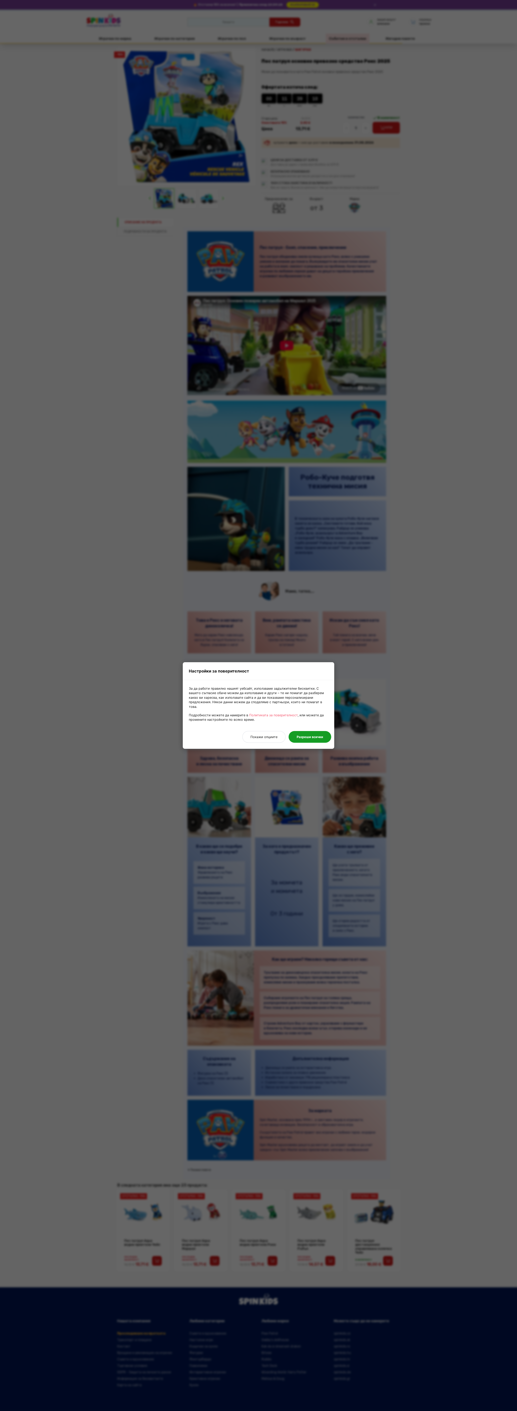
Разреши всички (310, 737)
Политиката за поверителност (273, 715)
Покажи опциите (263, 737)
